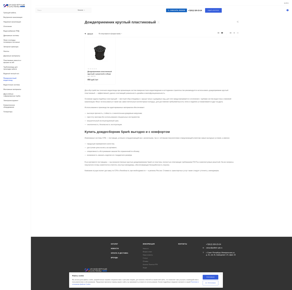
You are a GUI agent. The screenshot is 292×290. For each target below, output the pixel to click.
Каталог (114, 244)
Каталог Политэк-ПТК (150, 264)
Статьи (145, 258)
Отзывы (145, 261)
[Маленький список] (218, 33)
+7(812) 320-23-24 (195, 10)
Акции (145, 268)
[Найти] (88, 10)
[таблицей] (237, 33)
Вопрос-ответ (147, 252)
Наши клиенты (148, 255)
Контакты (182, 244)
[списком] (234, 33)
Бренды (114, 258)
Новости (115, 248)
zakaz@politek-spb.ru (214, 248)
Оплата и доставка (119, 253)
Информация (149, 244)
